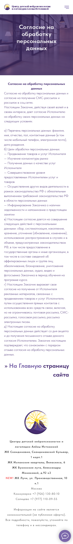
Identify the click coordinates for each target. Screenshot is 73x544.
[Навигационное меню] (66, 7)
